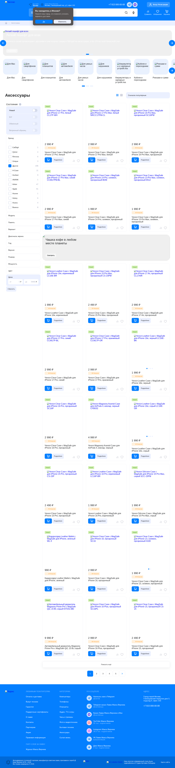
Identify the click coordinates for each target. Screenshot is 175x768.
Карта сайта (165, 762)
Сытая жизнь (65, 738)
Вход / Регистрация (160, 5)
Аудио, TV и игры (67, 712)
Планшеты (64, 707)
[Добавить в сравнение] (73, 160)
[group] (87, 43)
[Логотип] (13, 10)
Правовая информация (36, 738)
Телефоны (64, 702)
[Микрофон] (133, 12)
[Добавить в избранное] (78, 160)
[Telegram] (129, 4)
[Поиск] (126, 12)
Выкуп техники (32, 702)
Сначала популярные (137, 95)
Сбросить (11, 289)
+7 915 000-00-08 (117, 4)
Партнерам (30, 727)
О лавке (29, 717)
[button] (83, 54)
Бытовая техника (67, 727)
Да (44, 22)
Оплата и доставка (34, 697)
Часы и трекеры (66, 717)
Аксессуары (64, 732)
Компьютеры (65, 697)
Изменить (62, 22)
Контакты (30, 722)
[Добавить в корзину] (48, 159)
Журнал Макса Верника (36, 749)
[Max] (135, 4)
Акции (28, 732)
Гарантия (30, 707)
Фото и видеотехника (68, 722)
